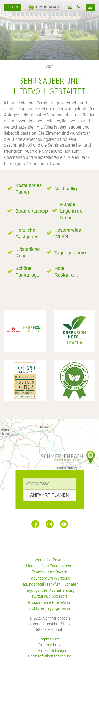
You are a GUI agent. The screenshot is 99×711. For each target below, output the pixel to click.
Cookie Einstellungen (49, 650)
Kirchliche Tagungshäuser (49, 608)
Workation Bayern (50, 560)
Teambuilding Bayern (49, 572)
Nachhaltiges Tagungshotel (49, 566)
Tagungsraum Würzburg (49, 578)
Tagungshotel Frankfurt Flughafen (49, 584)
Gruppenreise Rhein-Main (49, 602)
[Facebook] (35, 524)
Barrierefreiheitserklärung (49, 656)
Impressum (49, 639)
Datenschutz (49, 645)
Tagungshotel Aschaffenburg (49, 590)
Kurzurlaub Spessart (49, 596)
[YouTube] (64, 524)
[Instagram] (50, 524)
